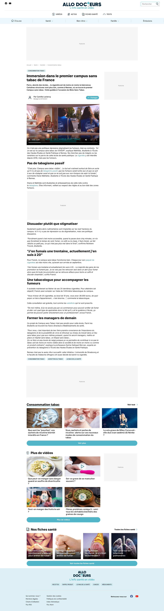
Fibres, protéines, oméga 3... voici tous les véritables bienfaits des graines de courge (82, 512)
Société (42, 65)
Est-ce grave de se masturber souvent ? (80, 479)
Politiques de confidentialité (57, 599)
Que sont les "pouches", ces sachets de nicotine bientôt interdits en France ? (41, 432)
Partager (94, 97)
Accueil (29, 65)
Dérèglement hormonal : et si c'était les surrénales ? (95, 553)
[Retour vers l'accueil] (82, 5)
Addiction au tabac (55, 359)
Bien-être (81, 21)
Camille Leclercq (44, 97)
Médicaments (107, 584)
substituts (71, 303)
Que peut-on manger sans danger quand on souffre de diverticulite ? (44, 481)
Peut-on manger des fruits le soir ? (44, 510)
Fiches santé (91, 14)
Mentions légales (32, 599)
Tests (109, 14)
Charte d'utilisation (32, 602)
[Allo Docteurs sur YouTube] (10, 3)
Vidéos (59, 14)
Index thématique (53, 602)
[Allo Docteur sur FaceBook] (6, 3)
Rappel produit (67, 584)
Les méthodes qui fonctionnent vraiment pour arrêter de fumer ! (39, 553)
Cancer (96, 584)
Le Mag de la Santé (74, 359)
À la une (18, 21)
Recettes (55, 584)
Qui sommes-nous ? (33, 596)
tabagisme (33, 185)
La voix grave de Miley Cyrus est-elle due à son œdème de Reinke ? (119, 432)
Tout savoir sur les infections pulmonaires (121, 553)
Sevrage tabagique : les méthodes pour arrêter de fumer (66, 553)
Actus (74, 14)
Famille (114, 21)
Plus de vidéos (42, 453)
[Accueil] (82, 576)
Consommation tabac (54, 65)
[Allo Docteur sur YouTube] (137, 596)
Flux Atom (50, 605)
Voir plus (82, 443)
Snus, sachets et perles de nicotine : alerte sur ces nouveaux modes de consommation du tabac (82, 434)
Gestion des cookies (54, 596)
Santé (48, 21)
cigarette (81, 155)
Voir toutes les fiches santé (82, 563)
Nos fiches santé (44, 529)
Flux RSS (29, 605)
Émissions (147, 21)
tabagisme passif (50, 171)
